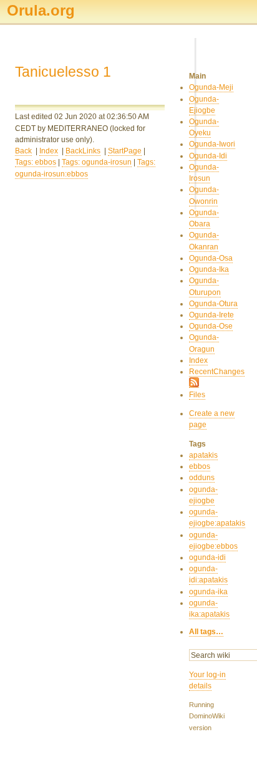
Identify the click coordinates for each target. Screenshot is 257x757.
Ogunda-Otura (213, 303)
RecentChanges (217, 371)
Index (48, 151)
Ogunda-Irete (211, 315)
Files (197, 394)
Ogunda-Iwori (212, 144)
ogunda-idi (207, 557)
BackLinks (82, 151)
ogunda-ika (208, 591)
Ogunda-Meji (211, 87)
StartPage (125, 151)
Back (23, 151)
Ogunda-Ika (209, 269)
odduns (202, 477)
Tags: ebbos (35, 162)
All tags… (206, 631)
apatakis (203, 455)
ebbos (199, 466)
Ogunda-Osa (211, 258)
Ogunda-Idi (208, 156)
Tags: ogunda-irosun (97, 162)
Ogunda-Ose (211, 326)
